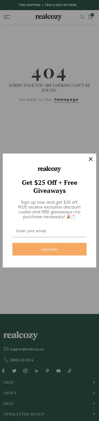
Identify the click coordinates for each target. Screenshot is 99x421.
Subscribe (49, 249)
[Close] (90, 159)
